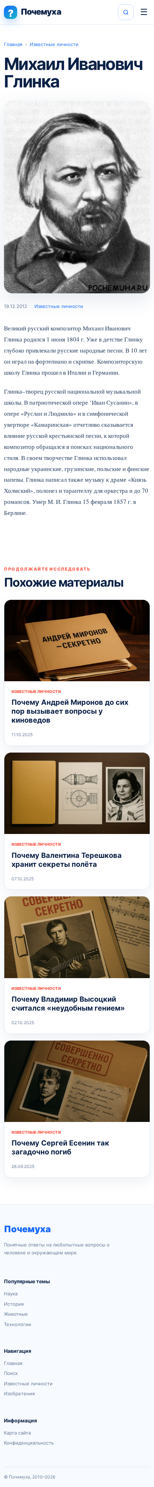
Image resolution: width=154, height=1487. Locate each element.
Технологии (17, 1324)
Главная (13, 44)
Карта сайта (17, 1433)
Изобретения (19, 1393)
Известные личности (54, 44)
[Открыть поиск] (126, 12)
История (14, 1304)
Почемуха (27, 1229)
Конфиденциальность (29, 1443)
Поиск (11, 1373)
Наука (11, 1293)
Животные (16, 1314)
